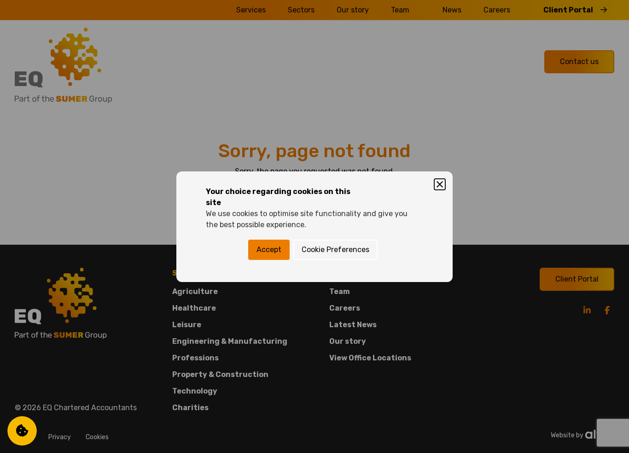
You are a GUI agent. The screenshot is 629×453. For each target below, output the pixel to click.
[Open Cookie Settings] (22, 431)
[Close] (439, 184)
